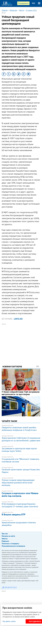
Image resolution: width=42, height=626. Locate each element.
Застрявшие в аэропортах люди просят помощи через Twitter (19, 449)
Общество (13, 10)
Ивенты (5, 538)
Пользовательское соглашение (13, 546)
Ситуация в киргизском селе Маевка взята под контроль (20, 494)
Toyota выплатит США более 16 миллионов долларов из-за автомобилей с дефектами (21, 439)
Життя (21, 10)
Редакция (5, 541)
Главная (5, 10)
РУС (33, 3)
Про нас (5, 533)
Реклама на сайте (8, 536)
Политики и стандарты (10, 543)
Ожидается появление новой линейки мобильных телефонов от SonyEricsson (19, 428)
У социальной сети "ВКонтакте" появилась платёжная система (20, 460)
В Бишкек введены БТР (13, 514)
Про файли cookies (9, 621)
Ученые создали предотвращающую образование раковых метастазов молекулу (18, 483)
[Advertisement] (21, 341)
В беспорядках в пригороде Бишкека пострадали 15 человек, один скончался (20, 505)
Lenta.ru (18, 319)
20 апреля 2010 (31, 10)
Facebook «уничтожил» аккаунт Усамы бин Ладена (21, 470)
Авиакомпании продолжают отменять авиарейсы (19, 523)
